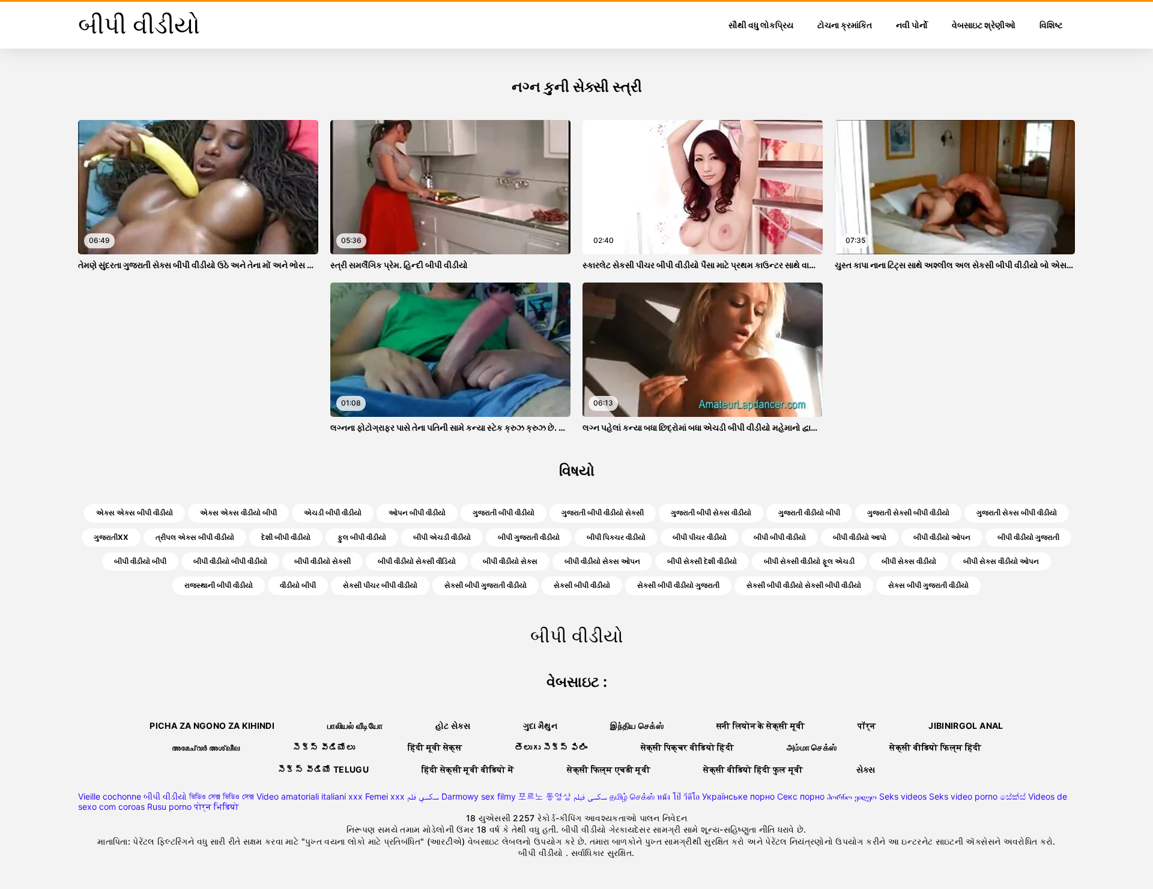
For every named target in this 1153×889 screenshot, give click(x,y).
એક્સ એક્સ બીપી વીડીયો (134, 512)
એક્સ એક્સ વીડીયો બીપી (238, 512)
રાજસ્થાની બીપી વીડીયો (218, 585)
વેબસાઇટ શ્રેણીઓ (983, 25)
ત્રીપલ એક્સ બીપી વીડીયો (195, 537)
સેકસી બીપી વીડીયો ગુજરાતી (678, 585)
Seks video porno (963, 796)
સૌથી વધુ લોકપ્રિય (760, 25)
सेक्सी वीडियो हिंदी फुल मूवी (753, 769)
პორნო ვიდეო (852, 796)
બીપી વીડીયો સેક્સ (510, 561)
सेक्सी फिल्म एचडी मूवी (608, 769)
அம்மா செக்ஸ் (812, 747)
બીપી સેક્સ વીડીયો (909, 561)
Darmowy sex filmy (478, 796)
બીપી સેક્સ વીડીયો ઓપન (1001, 561)
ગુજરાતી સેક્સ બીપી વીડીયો (1016, 512)
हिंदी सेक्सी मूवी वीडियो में (468, 769)
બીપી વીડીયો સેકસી (322, 561)
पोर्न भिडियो (216, 806)
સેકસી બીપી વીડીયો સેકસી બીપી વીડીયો (803, 585)
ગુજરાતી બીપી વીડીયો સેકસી (602, 512)
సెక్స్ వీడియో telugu (323, 769)
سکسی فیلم (590, 796)
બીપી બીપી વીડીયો (780, 537)
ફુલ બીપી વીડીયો (361, 537)
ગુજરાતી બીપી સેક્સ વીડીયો (711, 512)
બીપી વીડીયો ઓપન (941, 537)
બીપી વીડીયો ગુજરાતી (1028, 537)
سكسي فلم (423, 796)
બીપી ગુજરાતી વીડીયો (529, 537)
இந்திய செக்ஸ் (637, 725)
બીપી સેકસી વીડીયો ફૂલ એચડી (809, 561)
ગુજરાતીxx (111, 537)
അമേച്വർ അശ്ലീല (206, 747)
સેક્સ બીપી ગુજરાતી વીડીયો (928, 585)
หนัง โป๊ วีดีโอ (678, 796)
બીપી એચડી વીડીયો (442, 537)
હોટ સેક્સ (452, 725)
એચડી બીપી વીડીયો (333, 512)
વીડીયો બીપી (298, 585)
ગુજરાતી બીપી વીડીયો (503, 512)
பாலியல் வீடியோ (355, 725)
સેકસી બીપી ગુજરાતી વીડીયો (485, 585)
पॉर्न (867, 725)
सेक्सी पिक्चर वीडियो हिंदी (687, 747)
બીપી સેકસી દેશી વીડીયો (702, 561)
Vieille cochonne (109, 796)
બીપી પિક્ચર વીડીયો (616, 537)
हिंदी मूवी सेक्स (435, 747)
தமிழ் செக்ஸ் (632, 796)
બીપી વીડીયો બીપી (140, 561)
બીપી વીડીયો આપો (859, 537)
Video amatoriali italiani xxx (309, 796)
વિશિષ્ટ (1051, 25)
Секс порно (801, 796)
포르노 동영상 (544, 796)
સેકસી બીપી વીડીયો (582, 585)
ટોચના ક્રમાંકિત (844, 25)
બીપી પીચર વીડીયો (700, 537)
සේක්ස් (1013, 796)
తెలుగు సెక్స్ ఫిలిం (551, 747)
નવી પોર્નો (912, 25)
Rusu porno (169, 806)
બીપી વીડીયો (165, 796)
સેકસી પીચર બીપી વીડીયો (380, 585)
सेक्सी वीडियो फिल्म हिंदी (935, 747)
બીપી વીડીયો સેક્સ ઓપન (602, 561)
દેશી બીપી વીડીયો (285, 537)
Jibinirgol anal (965, 725)
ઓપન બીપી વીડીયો (417, 512)
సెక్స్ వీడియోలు (323, 747)
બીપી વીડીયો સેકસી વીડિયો (417, 561)
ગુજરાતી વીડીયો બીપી (809, 512)
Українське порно (738, 796)
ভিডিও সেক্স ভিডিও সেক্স (221, 796)
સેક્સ (866, 769)
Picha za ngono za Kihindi (212, 725)
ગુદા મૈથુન (540, 725)
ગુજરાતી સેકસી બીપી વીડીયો (908, 512)
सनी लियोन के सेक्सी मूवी (760, 725)
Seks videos (903, 796)
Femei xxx (385, 796)
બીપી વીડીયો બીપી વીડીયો (230, 561)
